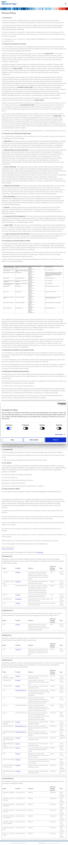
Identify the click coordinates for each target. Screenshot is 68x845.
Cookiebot (39, 552)
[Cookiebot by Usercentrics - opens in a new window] (59, 404)
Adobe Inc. (18, 649)
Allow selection (34, 440)
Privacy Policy (43, 843)
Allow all (55, 440)
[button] (65, 3)
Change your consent (7, 549)
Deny (12, 440)
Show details (59, 434)
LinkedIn (17, 572)
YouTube (17, 676)
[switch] (25, 428)
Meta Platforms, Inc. (20, 690)
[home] (31, 3)
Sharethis (18, 581)
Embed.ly (18, 680)
